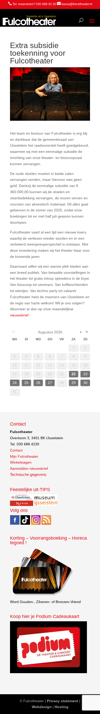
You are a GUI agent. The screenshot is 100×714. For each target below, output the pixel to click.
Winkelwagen (21, 462)
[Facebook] (14, 523)
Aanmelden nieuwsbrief (29, 468)
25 (26, 383)
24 (15, 383)
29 (74, 383)
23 (85, 374)
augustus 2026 (50, 332)
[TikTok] (25, 523)
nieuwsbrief (19, 315)
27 (50, 383)
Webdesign (42, 707)
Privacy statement (62, 701)
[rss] (46, 523)
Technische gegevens (28, 475)
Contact (16, 450)
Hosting (61, 707)
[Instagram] (36, 523)
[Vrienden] (42, 596)
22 (74, 374)
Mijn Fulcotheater (24, 456)
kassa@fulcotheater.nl (77, 4)
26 (38, 383)
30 (85, 383)
